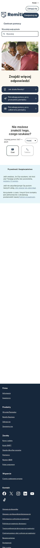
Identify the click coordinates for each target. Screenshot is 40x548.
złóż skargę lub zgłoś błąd (25, 188)
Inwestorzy (6, 398)
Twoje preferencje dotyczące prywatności (18, 528)
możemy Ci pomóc (10, 181)
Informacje (6, 393)
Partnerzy (6, 455)
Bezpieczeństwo (8, 538)
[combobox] (31, 140)
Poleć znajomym (8, 464)
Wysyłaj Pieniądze (9, 412)
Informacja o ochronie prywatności (15, 519)
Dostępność (6, 543)
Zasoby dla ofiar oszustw (11, 450)
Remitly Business (8, 417)
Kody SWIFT (6, 445)
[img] (13, 15)
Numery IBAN (7, 460)
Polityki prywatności (27, 197)
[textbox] (22, 33)
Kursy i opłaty (7, 441)
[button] (35, 3)
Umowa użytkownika (10, 509)
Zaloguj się (6, 422)
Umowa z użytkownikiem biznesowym (16, 514)
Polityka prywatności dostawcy (14, 523)
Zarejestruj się (7, 426)
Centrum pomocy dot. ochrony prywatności (18, 533)
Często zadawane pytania (12, 479)
